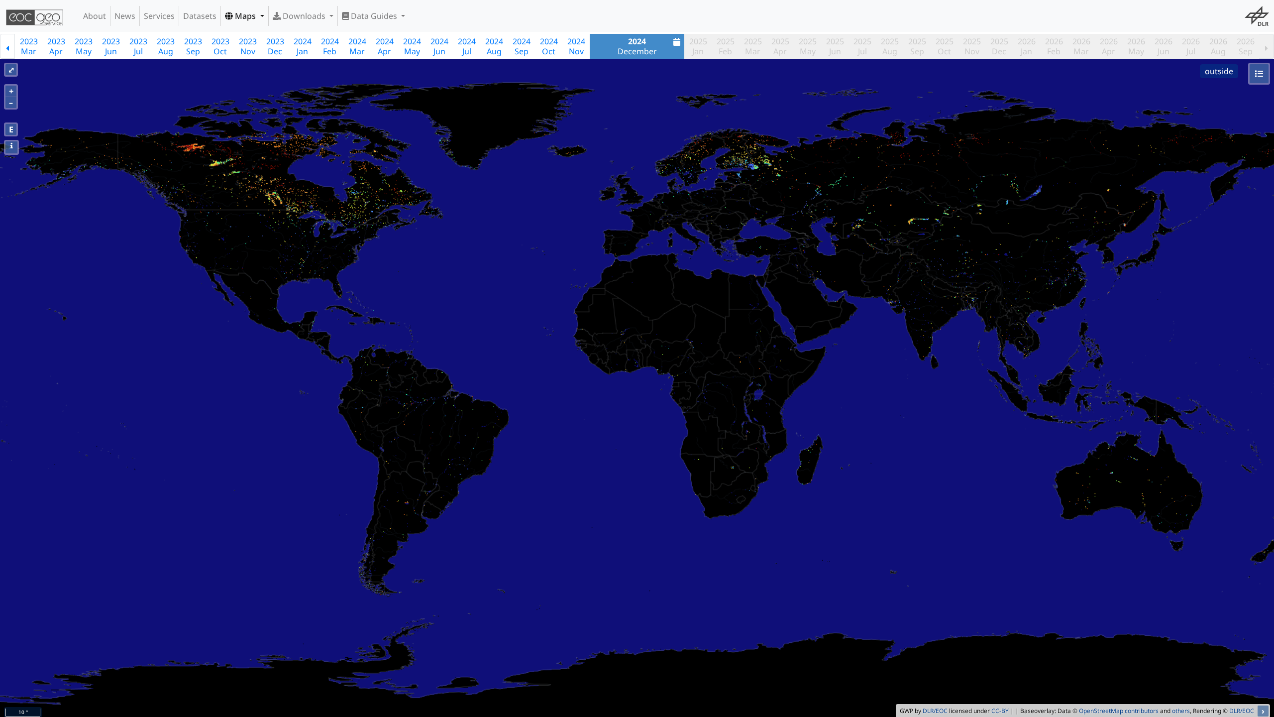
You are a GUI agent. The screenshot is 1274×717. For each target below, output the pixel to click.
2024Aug (494, 46)
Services (159, 15)
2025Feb (726, 46)
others (1181, 711)
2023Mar (29, 46)
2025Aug (890, 46)
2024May (412, 46)
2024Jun (439, 46)
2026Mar (1081, 46)
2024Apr (385, 46)
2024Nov (576, 46)
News (124, 15)
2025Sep (917, 46)
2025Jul (862, 46)
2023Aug (166, 46)
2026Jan (1027, 46)
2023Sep (193, 46)
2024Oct (549, 46)
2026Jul (1191, 46)
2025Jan (698, 46)
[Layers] (1259, 73)
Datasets (199, 15)
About (94, 15)
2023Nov (248, 46)
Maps (245, 15)
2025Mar (753, 46)
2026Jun (1163, 46)
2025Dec (999, 46)
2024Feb (330, 46)
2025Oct (945, 46)
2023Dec (275, 46)
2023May (84, 46)
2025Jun (835, 46)
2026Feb (1054, 46)
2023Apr (56, 46)
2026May (1136, 46)
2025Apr (780, 46)
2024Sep (522, 46)
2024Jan (303, 46)
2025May (808, 46)
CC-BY (1000, 711)
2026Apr (1109, 46)
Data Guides (374, 15)
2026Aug (1218, 46)
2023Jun (111, 46)
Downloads (304, 15)
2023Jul (138, 46)
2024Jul (467, 46)
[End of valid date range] (1266, 46)
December (637, 46)
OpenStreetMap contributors (1119, 711)
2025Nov (972, 46)
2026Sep (1246, 46)
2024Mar (357, 46)
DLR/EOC (935, 711)
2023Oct (220, 46)
